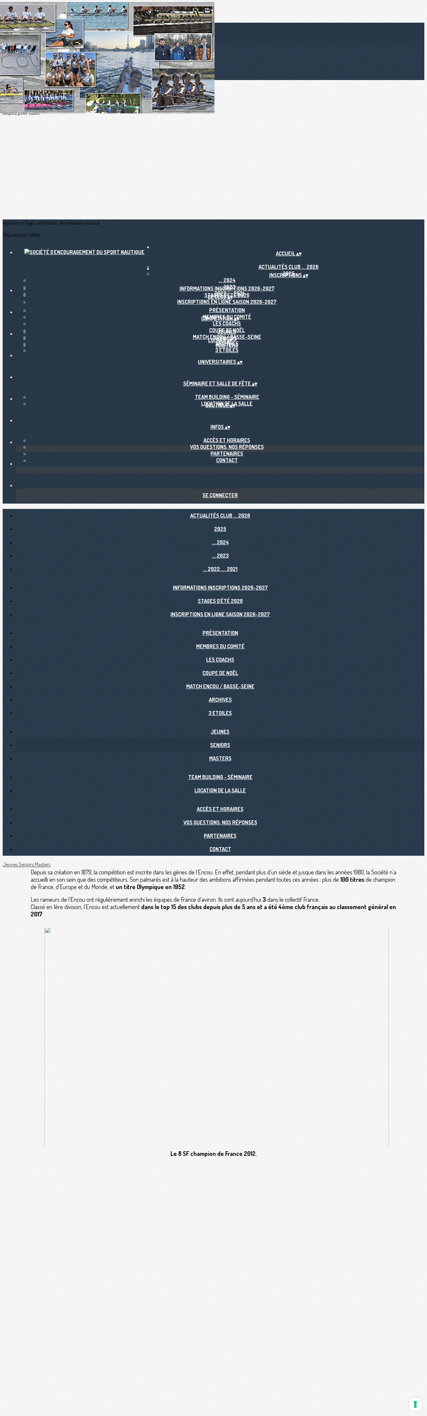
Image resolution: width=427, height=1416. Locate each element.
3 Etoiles (227, 350)
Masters (227, 345)
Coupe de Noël (220, 673)
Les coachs (227, 323)
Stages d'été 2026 (220, 601)
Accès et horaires (226, 440)
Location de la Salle (220, 790)
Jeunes (227, 331)
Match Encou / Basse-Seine (220, 686)
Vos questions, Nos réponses (227, 447)
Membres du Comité (220, 646)
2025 (220, 529)
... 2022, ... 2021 (220, 569)
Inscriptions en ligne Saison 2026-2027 (227, 301)
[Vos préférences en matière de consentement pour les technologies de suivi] (415, 1404)
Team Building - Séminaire (227, 397)
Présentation (227, 310)
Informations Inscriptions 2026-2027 (227, 288)
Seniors (220, 745)
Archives (220, 699)
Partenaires (226, 453)
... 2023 (220, 555)
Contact (227, 460)
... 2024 (227, 280)
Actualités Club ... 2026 (220, 515)
